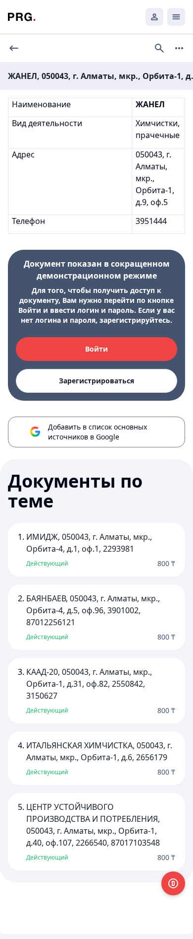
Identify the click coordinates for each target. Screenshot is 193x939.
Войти (96, 349)
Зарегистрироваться (96, 380)
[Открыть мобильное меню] (176, 17)
